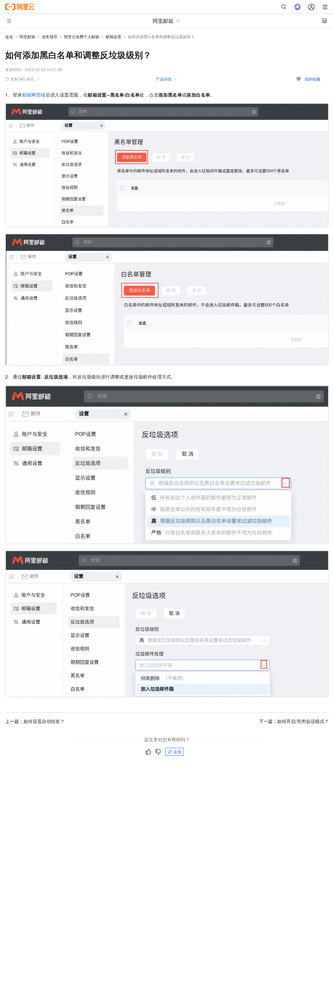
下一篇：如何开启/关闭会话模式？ (294, 721)
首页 (9, 36)
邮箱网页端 (34, 94)
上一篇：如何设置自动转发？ (35, 721)
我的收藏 (312, 79)
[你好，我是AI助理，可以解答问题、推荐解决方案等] (297, 7)
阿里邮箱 (27, 36)
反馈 (177, 751)
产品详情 (164, 79)
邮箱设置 (113, 36)
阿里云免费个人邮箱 (81, 36)
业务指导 (49, 36)
